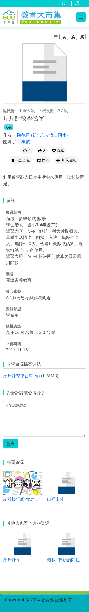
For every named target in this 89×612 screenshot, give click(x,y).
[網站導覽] (78, 3)
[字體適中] (73, 37)
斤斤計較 (11, 560)
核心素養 (13, 291)
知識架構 (13, 212)
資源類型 (13, 308)
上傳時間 (13, 343)
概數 (25, 141)
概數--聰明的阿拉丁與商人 (66, 560)
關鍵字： (11, 141)
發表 (10, 443)
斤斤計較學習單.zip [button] (21, 376)
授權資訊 (13, 326)
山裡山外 (55, 499)
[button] (58, 150)
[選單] (81, 17)
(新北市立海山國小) (49, 135)
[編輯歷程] (56, 37)
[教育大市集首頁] (32, 16)
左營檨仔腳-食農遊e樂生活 (22, 499)
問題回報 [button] (23, 160)
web (8, 127)
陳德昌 (24, 135)
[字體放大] (82, 37)
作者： (9, 135)
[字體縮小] (64, 37)
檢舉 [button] (45, 160)
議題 (10, 273)
